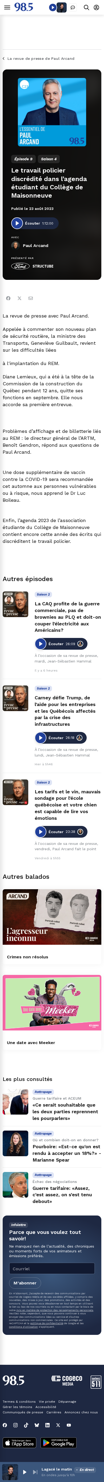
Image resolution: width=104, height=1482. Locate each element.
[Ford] (20, 266)
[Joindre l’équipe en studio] (73, 7)
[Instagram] (15, 1425)
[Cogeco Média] (66, 1384)
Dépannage (67, 1401)
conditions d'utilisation (23, 1326)
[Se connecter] (96, 7)
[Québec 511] (96, 1387)
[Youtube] (69, 1425)
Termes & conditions (19, 1401)
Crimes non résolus (27, 956)
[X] (58, 1425)
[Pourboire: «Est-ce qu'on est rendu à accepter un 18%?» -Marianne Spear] (15, 1143)
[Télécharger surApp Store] (19, 1443)
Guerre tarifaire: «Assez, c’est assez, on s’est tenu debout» (62, 1194)
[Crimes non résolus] (52, 917)
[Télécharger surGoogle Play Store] (59, 1443)
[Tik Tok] (26, 1425)
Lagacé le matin (57, 1469)
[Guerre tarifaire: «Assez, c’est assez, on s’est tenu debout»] (15, 1185)
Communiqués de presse (23, 1412)
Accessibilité (45, 1407)
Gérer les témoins (17, 1407)
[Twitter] (19, 298)
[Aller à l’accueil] (23, 9)
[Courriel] (30, 298)
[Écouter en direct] (53, 7)
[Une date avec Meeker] (52, 1002)
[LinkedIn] (47, 1425)
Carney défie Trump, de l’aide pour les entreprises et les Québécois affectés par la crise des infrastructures (65, 711)
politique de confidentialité (46, 1323)
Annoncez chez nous (81, 1412)
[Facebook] (8, 298)
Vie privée (47, 1401)
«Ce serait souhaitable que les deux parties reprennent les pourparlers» (65, 1111)
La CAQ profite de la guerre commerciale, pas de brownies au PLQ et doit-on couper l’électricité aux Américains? (68, 617)
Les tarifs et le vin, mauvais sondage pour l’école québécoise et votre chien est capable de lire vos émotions (68, 805)
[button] (24, 1472)
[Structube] (43, 266)
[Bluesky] (37, 1425)
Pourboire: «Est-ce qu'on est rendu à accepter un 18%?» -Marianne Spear (67, 1153)
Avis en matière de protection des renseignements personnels (54, 1310)
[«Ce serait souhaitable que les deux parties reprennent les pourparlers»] (15, 1102)
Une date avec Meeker (31, 1042)
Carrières (53, 1412)
